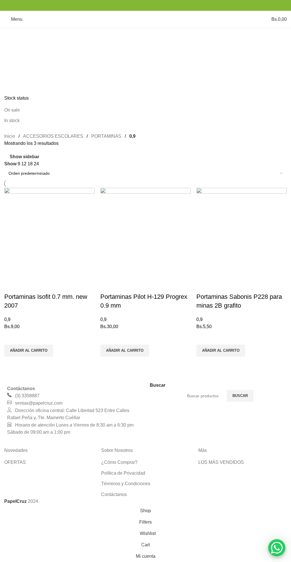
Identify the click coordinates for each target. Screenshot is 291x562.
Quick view (11, 364)
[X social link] (138, 5)
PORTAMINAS (106, 136)
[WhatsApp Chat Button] (276, 547)
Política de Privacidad (123, 473)
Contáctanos (114, 494)
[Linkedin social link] (152, 5)
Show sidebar (24, 156)
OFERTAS (15, 462)
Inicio (9, 136)
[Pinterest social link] (145, 5)
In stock (12, 120)
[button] (28, 351)
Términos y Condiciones (125, 483)
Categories (16, 63)
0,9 (7, 319)
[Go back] (11, 35)
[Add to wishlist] (11, 337)
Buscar (240, 396)
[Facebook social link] (131, 5)
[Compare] (11, 285)
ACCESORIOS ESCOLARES (53, 136)
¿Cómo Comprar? (119, 462)
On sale (12, 110)
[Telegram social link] (159, 5)
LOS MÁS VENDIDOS (221, 462)
